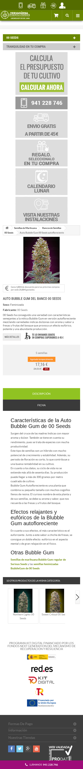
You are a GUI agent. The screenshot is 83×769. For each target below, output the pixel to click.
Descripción (41, 393)
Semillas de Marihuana (25, 228)
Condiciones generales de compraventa (53, 5)
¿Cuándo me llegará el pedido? (31, 5)
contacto (21, 5)
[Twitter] (19, 748)
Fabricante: (10, 309)
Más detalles (12, 337)
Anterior (5, 597)
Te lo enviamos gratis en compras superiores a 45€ (44, 336)
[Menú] (77, 15)
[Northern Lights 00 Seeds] (23, 600)
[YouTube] (36, 748)
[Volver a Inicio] (7, 228)
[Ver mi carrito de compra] (57, 15)
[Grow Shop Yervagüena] (15, 15)
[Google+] (28, 748)
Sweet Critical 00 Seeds (55, 614)
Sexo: (6, 304)
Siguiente (77, 597)
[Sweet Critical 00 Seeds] (55, 600)
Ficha (41, 405)
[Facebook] (11, 748)
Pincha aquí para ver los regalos (43, 5)
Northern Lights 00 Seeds (23, 616)
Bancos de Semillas (51, 228)
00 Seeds (8, 232)
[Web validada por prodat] (61, 757)
